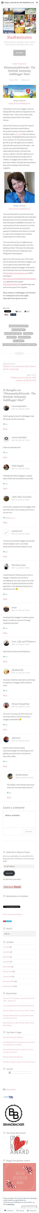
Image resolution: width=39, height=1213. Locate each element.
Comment (28, 831)
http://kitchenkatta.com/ (12, 284)
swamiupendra (19, 406)
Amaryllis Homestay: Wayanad (13, 1037)
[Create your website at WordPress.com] (19, 2)
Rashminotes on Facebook (17, 896)
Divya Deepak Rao (20, 703)
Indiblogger (24, 337)
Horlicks (28, 333)
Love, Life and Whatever (24, 641)
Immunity (11, 337)
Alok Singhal (18, 465)
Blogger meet (19, 330)
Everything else (19, 64)
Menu (20, 53)
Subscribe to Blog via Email (18, 852)
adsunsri (16, 737)
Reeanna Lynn (19, 565)
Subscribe (9, 873)
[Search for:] (19, 934)
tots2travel (17, 531)
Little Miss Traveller (22, 496)
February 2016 (8, 971)
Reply (5, 429)
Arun (14, 607)
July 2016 (6, 947)
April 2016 (6, 962)
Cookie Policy (10, 1204)
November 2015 (8, 986)
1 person (12, 518)
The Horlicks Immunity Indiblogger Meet (20, 345)
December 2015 (8, 981)
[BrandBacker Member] (14, 1126)
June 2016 (6, 952)
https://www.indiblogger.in (19, 103)
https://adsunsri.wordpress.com (16, 273)
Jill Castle (18, 134)
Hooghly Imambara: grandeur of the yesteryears (19, 1062)
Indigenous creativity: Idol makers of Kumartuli (23, 378)
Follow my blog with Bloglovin (13, 914)
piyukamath (17, 669)
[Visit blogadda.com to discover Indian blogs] (7, 921)
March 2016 (7, 967)
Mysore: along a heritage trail (13, 1057)
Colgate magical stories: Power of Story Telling (19, 1010)
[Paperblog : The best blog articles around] (8, 1098)
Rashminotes (19, 37)
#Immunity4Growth (19, 326)
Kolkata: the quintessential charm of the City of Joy (19, 366)
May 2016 (6, 957)
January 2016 (7, 976)
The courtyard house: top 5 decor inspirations (18, 1006)
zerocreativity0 (19, 437)
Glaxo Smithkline (13, 333)
